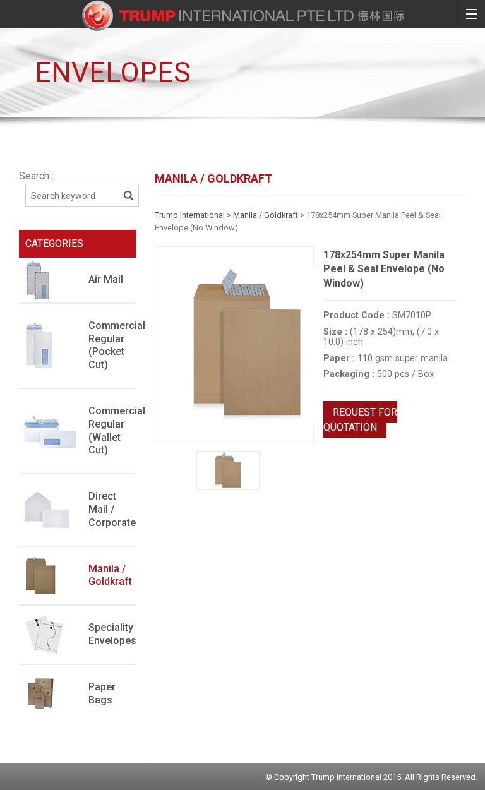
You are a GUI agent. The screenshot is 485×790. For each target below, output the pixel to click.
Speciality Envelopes (112, 634)
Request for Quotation (360, 419)
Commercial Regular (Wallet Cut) (112, 430)
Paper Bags (102, 693)
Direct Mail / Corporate (112, 509)
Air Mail (105, 279)
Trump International (190, 215)
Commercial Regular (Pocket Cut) (112, 345)
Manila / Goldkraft (110, 575)
